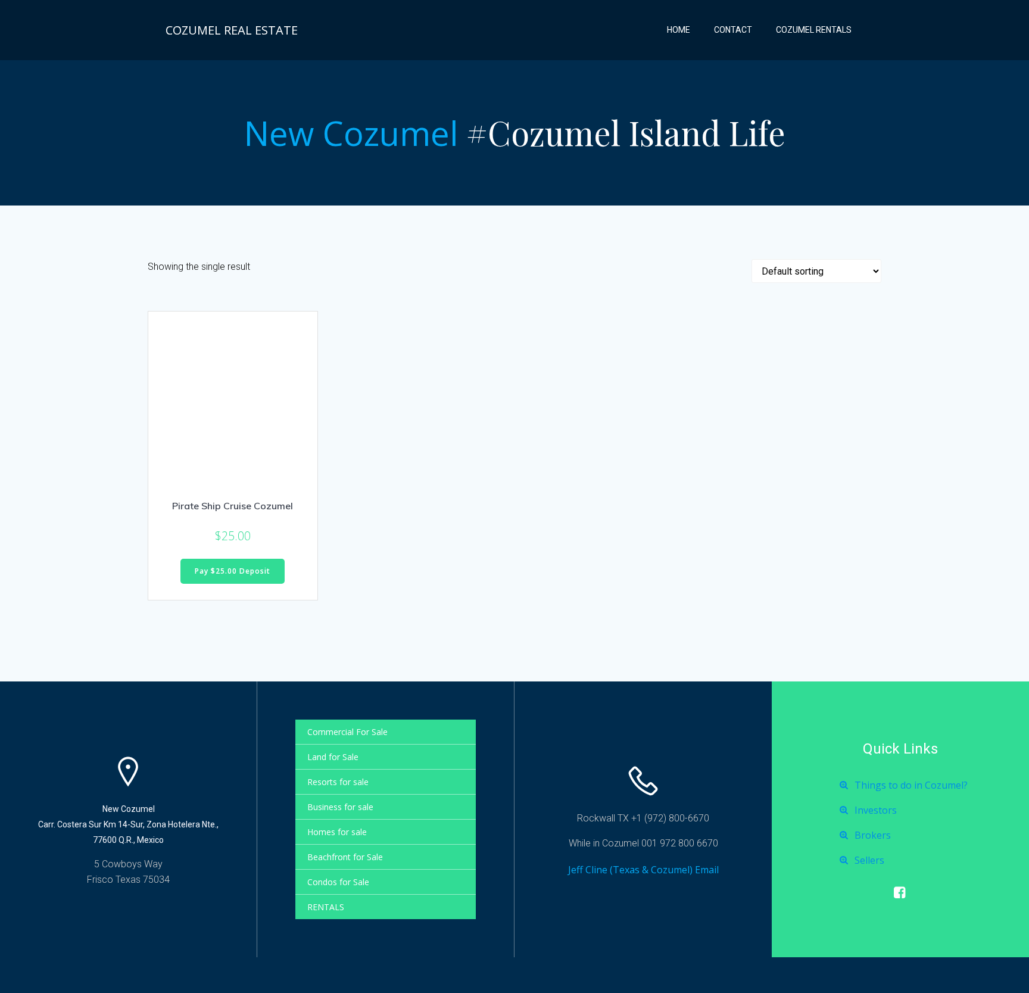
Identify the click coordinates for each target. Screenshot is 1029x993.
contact (733, 30)
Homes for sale (337, 832)
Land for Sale (332, 756)
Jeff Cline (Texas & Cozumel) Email (643, 869)
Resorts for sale (338, 781)
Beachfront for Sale (345, 857)
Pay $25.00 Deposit (232, 571)
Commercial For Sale (347, 731)
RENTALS (325, 907)
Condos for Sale (338, 882)
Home (678, 30)
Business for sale (340, 807)
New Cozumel (351, 132)
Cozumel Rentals (814, 30)
